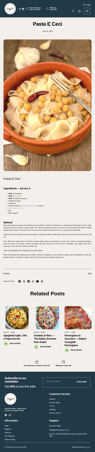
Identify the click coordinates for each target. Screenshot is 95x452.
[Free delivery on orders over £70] (26, 9)
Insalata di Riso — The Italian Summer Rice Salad (45, 339)
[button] (19, 281)
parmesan (24, 206)
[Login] (84, 4)
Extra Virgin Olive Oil (15, 208)
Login (88, 5)
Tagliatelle (18, 196)
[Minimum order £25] (47, 9)
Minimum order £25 (53, 8)
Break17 (87, 447)
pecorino (33, 206)
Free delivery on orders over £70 (35, 8)
